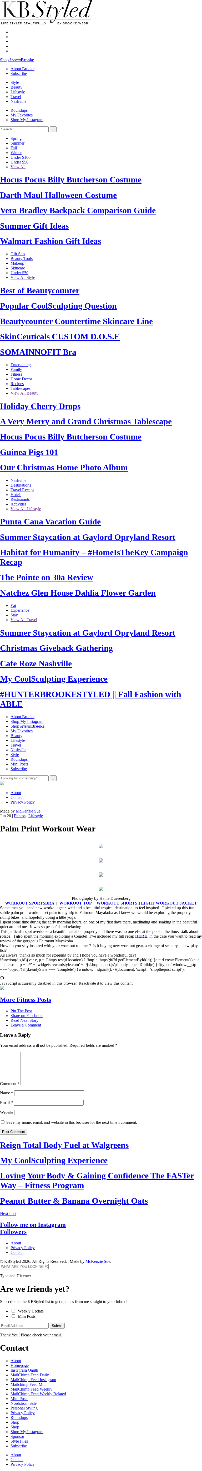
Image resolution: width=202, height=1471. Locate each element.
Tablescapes (21, 388)
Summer (17, 143)
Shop (17, 60)
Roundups (19, 110)
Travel (16, 96)
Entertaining (21, 364)
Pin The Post (21, 1011)
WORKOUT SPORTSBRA (29, 903)
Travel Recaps (22, 490)
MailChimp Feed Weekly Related (38, 1394)
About (16, 792)
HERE (141, 936)
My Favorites (22, 115)
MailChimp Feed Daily (30, 1375)
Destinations (21, 485)
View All (18, 167)
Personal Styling (24, 1408)
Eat (13, 605)
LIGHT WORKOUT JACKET (169, 903)
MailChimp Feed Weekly (31, 1389)
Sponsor (17, 1436)
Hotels (16, 494)
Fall (14, 148)
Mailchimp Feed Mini (29, 1384)
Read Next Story (24, 1020)
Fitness (16, 374)
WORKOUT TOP (75, 903)
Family (16, 369)
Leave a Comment (26, 1025)
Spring (16, 138)
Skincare (18, 268)
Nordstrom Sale (24, 1403)
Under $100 (21, 157)
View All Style (23, 277)
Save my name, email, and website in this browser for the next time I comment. (71, 1122)
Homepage (20, 1365)
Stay (14, 615)
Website (6, 1112)
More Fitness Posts (25, 999)
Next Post (8, 1213)
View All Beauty (24, 393)
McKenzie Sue (28, 811)
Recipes (17, 383)
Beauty (16, 87)
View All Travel (24, 619)
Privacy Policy (23, 802)
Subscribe (19, 73)
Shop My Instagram (27, 120)
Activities (18, 504)
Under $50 (19, 162)
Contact (17, 797)
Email (6, 1102)
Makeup (17, 263)
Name (6, 1093)
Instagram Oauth (24, 1370)
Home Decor (21, 379)
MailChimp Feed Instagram (33, 1379)
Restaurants (20, 499)
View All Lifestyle (26, 509)
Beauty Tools (22, 258)
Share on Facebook (27, 1015)
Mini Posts (19, 764)
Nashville (18, 101)
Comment (9, 1083)
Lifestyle (18, 92)
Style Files (19, 1441)
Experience (20, 610)
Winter (16, 152)
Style (15, 82)
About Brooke (22, 69)
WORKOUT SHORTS (117, 903)
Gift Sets (18, 254)
